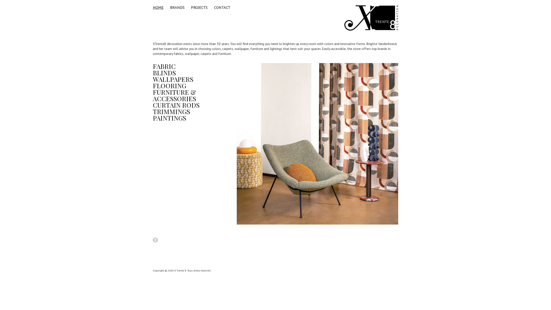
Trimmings (171, 111)
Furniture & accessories (174, 95)
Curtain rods (176, 105)
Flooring (169, 85)
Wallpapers (173, 79)
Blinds (164, 73)
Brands (177, 7)
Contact (222, 7)
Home (158, 7)
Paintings (169, 118)
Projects (199, 7)
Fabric (164, 66)
